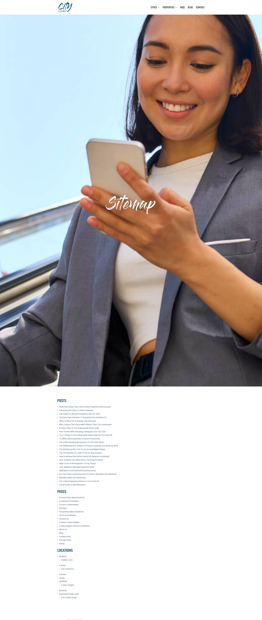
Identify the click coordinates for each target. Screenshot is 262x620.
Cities (154, 7)
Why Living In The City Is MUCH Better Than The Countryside (85, 424)
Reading (62, 590)
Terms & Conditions (67, 515)
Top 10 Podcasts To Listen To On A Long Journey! (80, 453)
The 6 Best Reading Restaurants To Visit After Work (81, 442)
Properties (168, 7)
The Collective (67, 569)
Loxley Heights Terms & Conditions (74, 526)
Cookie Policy (65, 536)
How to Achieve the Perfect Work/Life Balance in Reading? (84, 456)
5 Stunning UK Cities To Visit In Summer (76, 410)
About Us (63, 529)
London (62, 565)
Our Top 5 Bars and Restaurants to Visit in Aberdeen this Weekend (87, 474)
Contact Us (64, 519)
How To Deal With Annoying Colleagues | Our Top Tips (82, 431)
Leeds (62, 578)
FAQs (182, 7)
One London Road (69, 597)
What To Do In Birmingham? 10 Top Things (77, 463)
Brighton (63, 556)
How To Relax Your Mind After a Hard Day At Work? (81, 460)
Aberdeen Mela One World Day (72, 478)
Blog (190, 7)
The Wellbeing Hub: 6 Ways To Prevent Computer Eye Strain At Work (88, 446)
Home (61, 543)
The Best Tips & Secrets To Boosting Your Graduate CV (83, 417)
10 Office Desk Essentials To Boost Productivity (79, 439)
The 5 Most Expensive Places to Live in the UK (79, 481)
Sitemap (62, 508)
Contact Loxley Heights (69, 522)
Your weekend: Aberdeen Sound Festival (76, 467)
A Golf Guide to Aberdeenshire (72, 485)
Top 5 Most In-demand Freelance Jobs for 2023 (79, 414)
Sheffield (63, 581)
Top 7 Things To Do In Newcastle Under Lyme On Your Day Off (85, 435)
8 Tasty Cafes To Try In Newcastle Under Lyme (79, 428)
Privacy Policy (65, 540)
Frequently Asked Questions (71, 512)
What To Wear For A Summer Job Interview (77, 421)
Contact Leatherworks (68, 505)
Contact (200, 7)
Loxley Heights (67, 585)
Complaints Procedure (69, 501)
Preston (62, 574)
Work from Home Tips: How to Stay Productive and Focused (84, 407)
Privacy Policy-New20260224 (72, 497)
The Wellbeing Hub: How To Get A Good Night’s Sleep (82, 449)
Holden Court (67, 560)
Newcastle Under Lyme (69, 594)
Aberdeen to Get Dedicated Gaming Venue (77, 470)
